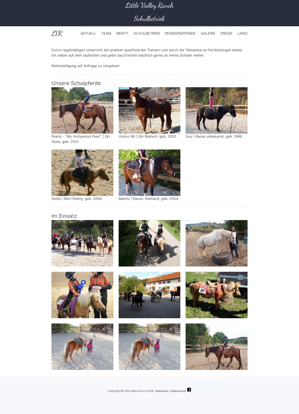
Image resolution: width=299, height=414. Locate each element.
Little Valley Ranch (149, 5)
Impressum (162, 391)
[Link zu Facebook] (189, 391)
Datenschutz (178, 391)
